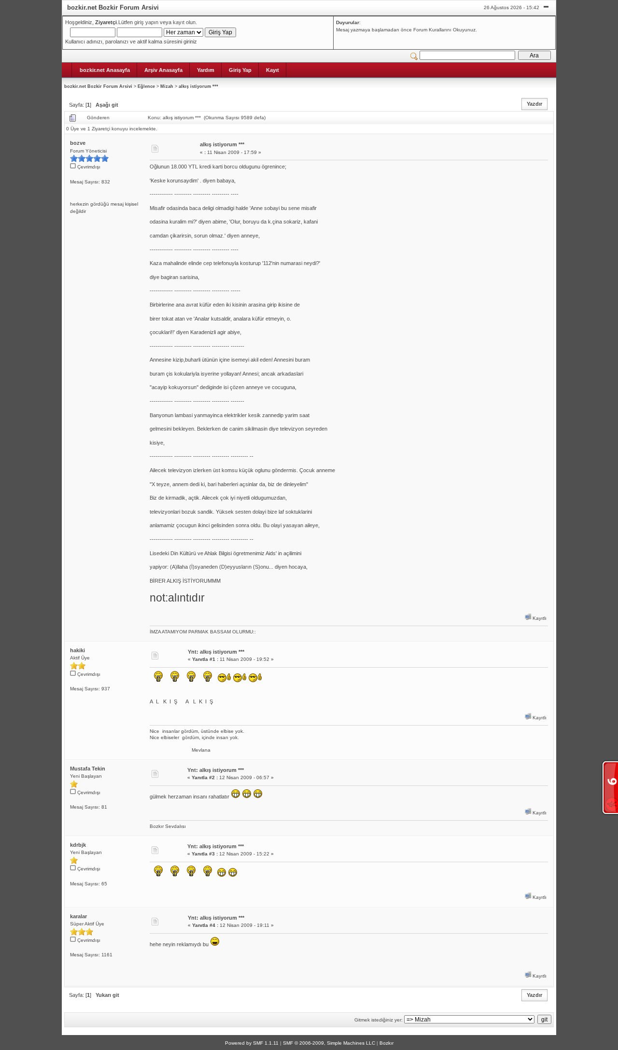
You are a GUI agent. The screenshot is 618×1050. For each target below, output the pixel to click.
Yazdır (534, 104)
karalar (78, 916)
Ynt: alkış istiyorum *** (216, 652)
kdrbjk (78, 845)
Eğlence (146, 86)
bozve (77, 143)
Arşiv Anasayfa (163, 70)
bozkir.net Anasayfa (105, 70)
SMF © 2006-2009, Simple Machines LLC (329, 1043)
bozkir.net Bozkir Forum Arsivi (98, 86)
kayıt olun (184, 22)
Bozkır (386, 1043)
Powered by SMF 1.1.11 (252, 1043)
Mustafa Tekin (87, 768)
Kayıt (272, 70)
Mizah (166, 86)
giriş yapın (146, 22)
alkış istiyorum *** (198, 86)
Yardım (205, 70)
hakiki (77, 650)
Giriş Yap (240, 70)
